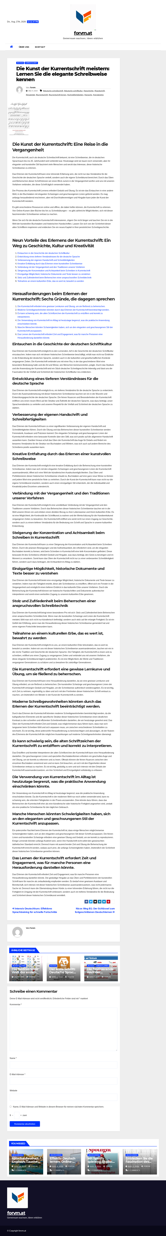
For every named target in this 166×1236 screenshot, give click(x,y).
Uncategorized (56, 1155)
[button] (158, 47)
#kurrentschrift (42, 95)
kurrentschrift (31, 63)
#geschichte (89, 91)
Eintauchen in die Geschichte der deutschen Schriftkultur (44, 253)
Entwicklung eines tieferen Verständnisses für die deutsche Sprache (49, 257)
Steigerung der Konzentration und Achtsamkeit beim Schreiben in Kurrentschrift (54, 271)
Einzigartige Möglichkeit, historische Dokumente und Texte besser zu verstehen (54, 274)
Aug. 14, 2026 (20, 1166)
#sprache (88, 95)
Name (13, 1058)
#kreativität (30, 95)
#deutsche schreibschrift (53, 91)
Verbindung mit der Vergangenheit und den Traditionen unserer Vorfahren (51, 267)
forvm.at (83, 33)
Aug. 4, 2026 (57, 1166)
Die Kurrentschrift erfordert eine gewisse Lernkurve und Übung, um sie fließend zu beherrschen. (61, 306)
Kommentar (16, 1004)
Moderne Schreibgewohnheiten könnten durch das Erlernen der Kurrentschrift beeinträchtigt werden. (63, 310)
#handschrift (100, 91)
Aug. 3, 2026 (95, 1166)
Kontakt (40, 47)
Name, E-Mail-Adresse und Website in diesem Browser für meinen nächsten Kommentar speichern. (58, 1107)
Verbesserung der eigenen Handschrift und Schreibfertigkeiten (46, 260)
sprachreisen (17, 1155)
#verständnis (98, 95)
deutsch (20, 63)
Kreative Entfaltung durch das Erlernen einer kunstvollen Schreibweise (50, 264)
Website (13, 1090)
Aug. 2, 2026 (133, 1166)
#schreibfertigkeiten (75, 95)
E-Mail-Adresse (17, 1074)
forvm (33, 87)
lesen (23, 965)
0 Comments (20, 1170)
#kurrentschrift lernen (57, 95)
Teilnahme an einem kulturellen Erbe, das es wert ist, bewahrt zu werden (51, 281)
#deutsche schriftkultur (73, 91)
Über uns (24, 47)
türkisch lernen (102, 965)
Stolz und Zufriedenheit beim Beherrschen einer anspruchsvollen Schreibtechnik (54, 278)
